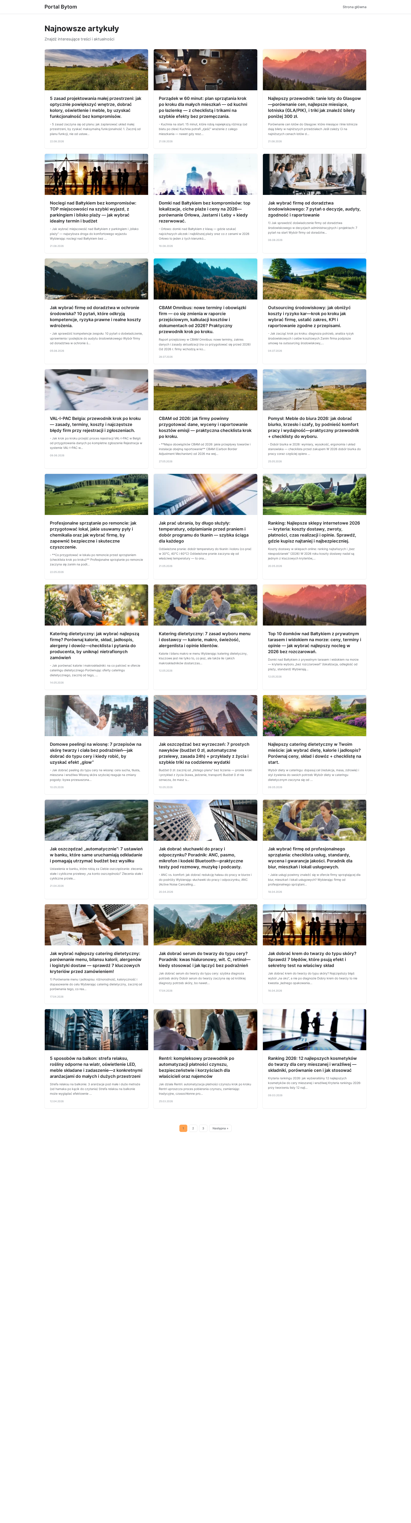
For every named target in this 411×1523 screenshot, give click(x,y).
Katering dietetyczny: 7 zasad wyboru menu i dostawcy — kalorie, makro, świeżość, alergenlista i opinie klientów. (204, 639)
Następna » (220, 1128)
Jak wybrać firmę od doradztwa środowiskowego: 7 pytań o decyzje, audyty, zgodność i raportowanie (314, 209)
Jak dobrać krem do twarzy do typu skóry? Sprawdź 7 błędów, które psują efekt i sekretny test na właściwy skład (312, 959)
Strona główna (354, 7)
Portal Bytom (61, 7)
